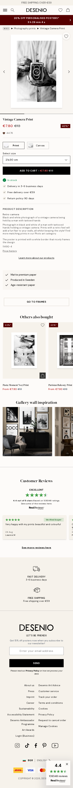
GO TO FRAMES (36, 301)
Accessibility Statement (20, 714)
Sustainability (26, 708)
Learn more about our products (36, 257)
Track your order (48, 697)
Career (30, 702)
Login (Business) (25, 735)
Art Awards (28, 730)
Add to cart (36, 170)
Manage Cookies (48, 726)
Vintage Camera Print (52, 28)
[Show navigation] (5, 10)
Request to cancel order (52, 720)
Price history (10, 251)
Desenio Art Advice (49, 685)
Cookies (43, 708)
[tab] (12, 112)
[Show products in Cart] (68, 10)
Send (36, 663)
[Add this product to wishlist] (66, 36)
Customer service (49, 691)
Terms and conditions (51, 702)
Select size (9, 153)
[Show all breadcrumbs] (6, 28)
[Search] (12, 10)
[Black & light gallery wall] (27, 431)
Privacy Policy (32, 670)
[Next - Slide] (69, 71)
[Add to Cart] (43, 376)
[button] (58, 773)
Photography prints (25, 28)
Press (31, 691)
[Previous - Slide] (4, 71)
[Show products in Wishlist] (60, 10)
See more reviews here (36, 547)
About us (29, 685)
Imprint (30, 697)
